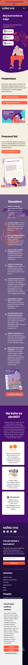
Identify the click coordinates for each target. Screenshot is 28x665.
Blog (4, 587)
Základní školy (7, 577)
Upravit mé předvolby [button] (11, 653)
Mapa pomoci (7, 585)
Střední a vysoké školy (10, 580)
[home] (8, 7)
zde (14, 4)
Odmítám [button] (11, 650)
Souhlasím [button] (11, 647)
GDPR (5, 590)
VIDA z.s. (12, 27)
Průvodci (5, 582)
